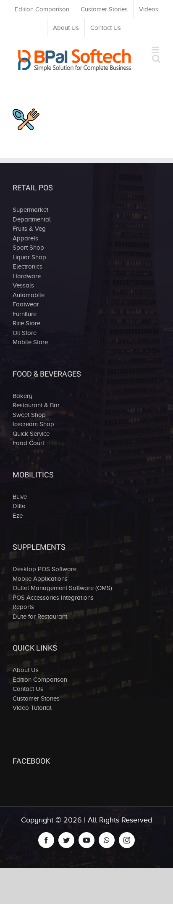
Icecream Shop (33, 424)
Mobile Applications (40, 578)
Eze (18, 515)
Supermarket (30, 209)
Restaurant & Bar (36, 405)
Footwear (26, 304)
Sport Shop (28, 247)
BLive (20, 496)
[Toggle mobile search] (156, 58)
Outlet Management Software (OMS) (62, 588)
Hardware (27, 276)
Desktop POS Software (44, 569)
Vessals (23, 285)
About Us (26, 670)
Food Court (28, 443)
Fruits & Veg (29, 228)
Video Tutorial (32, 707)
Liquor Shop (29, 257)
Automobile (29, 295)
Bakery (22, 396)
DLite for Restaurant (40, 616)
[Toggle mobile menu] (156, 49)
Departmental (32, 219)
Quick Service (31, 433)
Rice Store (26, 323)
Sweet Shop (29, 414)
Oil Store (25, 332)
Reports (23, 607)
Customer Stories (36, 698)
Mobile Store (30, 342)
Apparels (25, 238)
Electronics (27, 266)
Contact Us (28, 688)
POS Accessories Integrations (53, 597)
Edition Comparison (40, 679)
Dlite (19, 506)
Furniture (25, 314)
